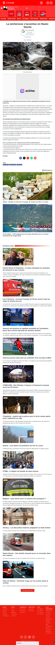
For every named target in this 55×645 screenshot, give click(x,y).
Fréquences (6, 615)
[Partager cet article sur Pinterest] (27, 158)
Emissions (22, 610)
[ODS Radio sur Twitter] (25, 637)
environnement (13, 164)
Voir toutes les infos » (27, 590)
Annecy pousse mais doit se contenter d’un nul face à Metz (27, 358)
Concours (22, 612)
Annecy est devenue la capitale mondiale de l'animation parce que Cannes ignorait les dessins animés (25, 329)
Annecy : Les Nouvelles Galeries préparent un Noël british (26, 528)
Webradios (43, 18)
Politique (25, 18)
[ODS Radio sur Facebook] (21, 637)
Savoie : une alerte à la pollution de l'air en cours (23, 446)
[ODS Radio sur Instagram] (33, 637)
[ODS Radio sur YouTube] (29, 637)
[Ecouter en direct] (51, 2)
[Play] (2, 8)
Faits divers (34, 18)
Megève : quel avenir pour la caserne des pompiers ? (24, 499)
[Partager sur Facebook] (20, 158)
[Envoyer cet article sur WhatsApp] (31, 158)
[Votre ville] (41, 2)
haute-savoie (6, 164)
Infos (19, 18)
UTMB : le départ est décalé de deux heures (20, 471)
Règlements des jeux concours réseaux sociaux (49, 614)
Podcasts (31, 609)
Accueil (3, 18)
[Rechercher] (47, 2)
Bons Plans (11, 18)
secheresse (19, 164)
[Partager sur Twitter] (23, 158)
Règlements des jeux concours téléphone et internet (49, 629)
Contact (5, 609)
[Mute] (27, 8)
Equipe (5, 610)
